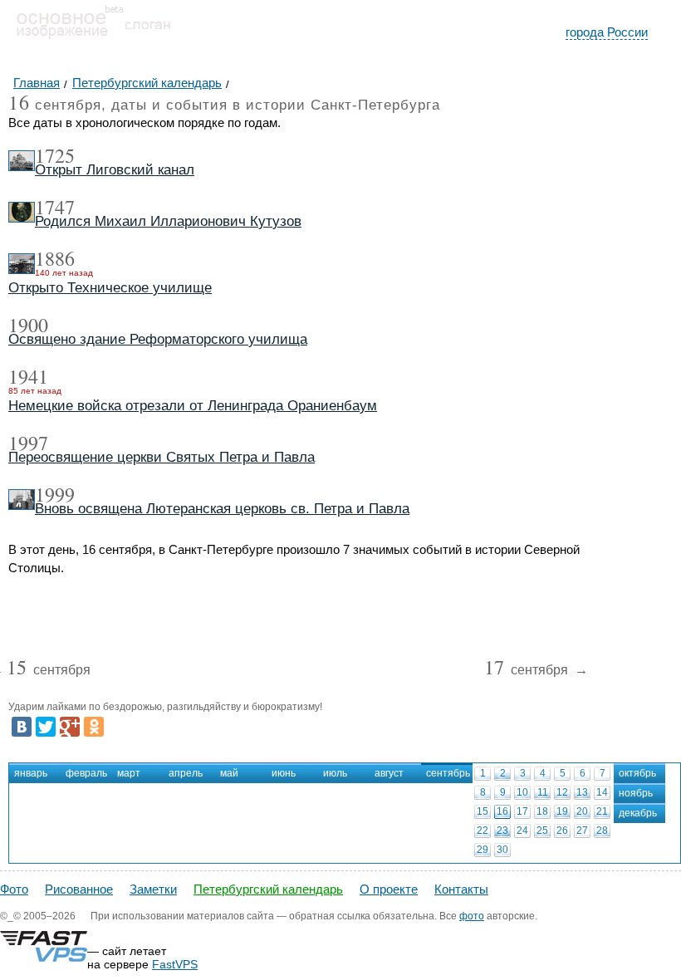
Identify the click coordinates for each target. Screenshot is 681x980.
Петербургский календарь (268, 889)
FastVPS (175, 964)
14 (602, 792)
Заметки (153, 889)
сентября (49, 671)
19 (562, 811)
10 (522, 792)
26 (562, 830)
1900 (28, 324)
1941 (28, 376)
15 (482, 811)
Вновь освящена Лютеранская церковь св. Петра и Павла (222, 509)
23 (502, 830)
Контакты (461, 889)
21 (602, 811)
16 (502, 811)
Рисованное (79, 889)
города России (607, 32)
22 (482, 830)
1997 (28, 442)
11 (542, 792)
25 (542, 830)
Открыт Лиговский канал (114, 170)
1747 (55, 207)
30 (502, 849)
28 (602, 830)
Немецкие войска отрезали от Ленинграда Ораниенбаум (192, 406)
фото (471, 916)
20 (582, 811)
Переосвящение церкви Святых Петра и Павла (161, 457)
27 (582, 830)
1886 (55, 258)
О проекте (389, 889)
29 (482, 849)
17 (522, 811)
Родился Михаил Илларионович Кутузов (168, 221)
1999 (55, 494)
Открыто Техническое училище (110, 288)
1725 (55, 155)
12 (562, 792)
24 (522, 830)
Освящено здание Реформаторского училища (157, 339)
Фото (14, 889)
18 (542, 811)
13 (582, 792)
